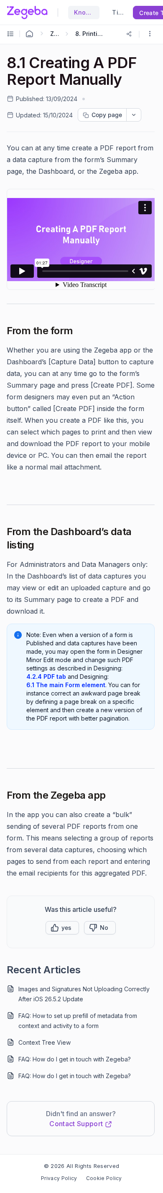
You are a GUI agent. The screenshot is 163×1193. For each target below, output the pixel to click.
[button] (149, 34)
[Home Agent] (29, 34)
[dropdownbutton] (133, 115)
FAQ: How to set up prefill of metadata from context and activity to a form (77, 1020)
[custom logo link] (27, 12)
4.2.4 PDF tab (46, 676)
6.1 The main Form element (65, 684)
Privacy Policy (59, 1178)
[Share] (129, 34)
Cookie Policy (104, 1178)
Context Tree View (44, 1042)
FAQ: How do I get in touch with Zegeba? (74, 1059)
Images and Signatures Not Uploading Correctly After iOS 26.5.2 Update (84, 994)
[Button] (100, 927)
